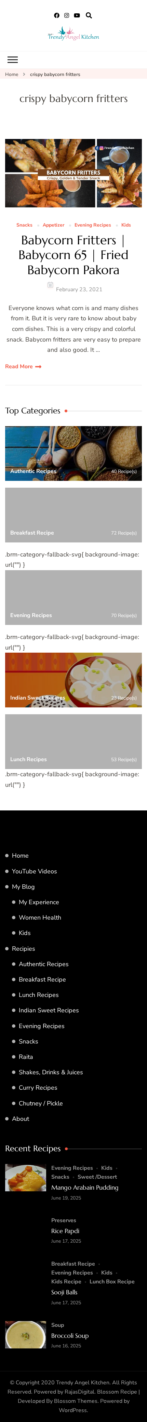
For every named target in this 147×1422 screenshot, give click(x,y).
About (20, 1119)
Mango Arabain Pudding (85, 1187)
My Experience (39, 902)
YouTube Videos (34, 871)
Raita (26, 1057)
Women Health (40, 917)
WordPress (73, 1410)
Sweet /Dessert (97, 1177)
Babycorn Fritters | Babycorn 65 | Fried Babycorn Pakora (73, 255)
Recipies (23, 949)
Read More (19, 366)
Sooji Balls (64, 1292)
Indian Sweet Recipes (49, 1010)
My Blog (23, 887)
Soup (57, 1325)
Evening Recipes (93, 225)
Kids (126, 225)
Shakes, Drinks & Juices (51, 1072)
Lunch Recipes (39, 995)
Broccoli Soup (70, 1336)
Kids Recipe (66, 1281)
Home (20, 855)
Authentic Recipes (44, 964)
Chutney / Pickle (41, 1103)
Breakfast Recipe (42, 979)
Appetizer (53, 225)
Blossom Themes (75, 1401)
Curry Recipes (38, 1088)
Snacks (24, 225)
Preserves (63, 1220)
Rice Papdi (65, 1231)
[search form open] (88, 15)
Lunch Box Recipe (112, 1281)
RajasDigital (79, 1392)
